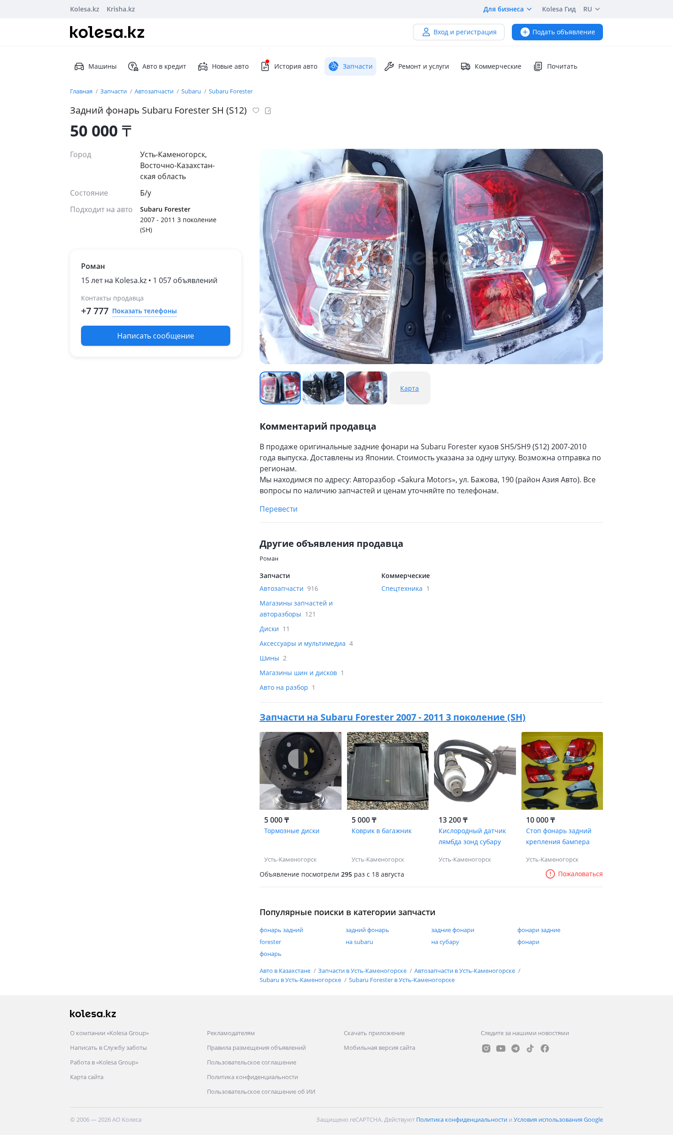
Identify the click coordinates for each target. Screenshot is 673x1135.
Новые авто (230, 66)
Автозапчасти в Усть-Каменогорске (465, 970)
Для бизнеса (503, 9)
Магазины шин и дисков (302, 672)
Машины (102, 66)
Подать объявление (563, 31)
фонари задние (538, 930)
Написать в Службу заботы (108, 1047)
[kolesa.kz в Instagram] (486, 1048)
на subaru (359, 942)
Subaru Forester (231, 91)
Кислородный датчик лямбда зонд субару (472, 836)
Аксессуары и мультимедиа (306, 643)
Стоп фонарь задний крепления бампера (559, 836)
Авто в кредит (164, 66)
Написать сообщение (155, 336)
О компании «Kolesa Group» (109, 1033)
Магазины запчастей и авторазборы (296, 608)
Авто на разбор (287, 687)
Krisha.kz (121, 9)
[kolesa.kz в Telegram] (515, 1048)
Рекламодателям (231, 1033)
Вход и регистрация (465, 31)
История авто (295, 66)
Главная (82, 91)
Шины (273, 658)
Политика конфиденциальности (252, 1077)
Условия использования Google (558, 1119)
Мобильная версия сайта (379, 1047)
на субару (445, 942)
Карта (409, 388)
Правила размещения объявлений (256, 1047)
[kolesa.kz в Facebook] (544, 1048)
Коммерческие (498, 66)
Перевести (279, 509)
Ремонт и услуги (423, 66)
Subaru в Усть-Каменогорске (301, 980)
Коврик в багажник (382, 830)
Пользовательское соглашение (251, 1062)
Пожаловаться (580, 873)
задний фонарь (367, 930)
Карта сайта (86, 1077)
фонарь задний (281, 930)
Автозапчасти (155, 91)
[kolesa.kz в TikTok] (530, 1048)
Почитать (562, 66)
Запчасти (114, 91)
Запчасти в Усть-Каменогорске (363, 970)
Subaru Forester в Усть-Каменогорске (402, 980)
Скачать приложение (374, 1033)
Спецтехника (405, 588)
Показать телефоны (144, 310)
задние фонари (452, 930)
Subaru (191, 91)
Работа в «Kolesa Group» (104, 1062)
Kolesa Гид (559, 9)
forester (270, 942)
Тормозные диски (292, 830)
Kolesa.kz (84, 9)
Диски (275, 628)
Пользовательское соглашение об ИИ (261, 1091)
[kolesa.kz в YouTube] (500, 1048)
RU (587, 9)
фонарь (271, 953)
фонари (528, 942)
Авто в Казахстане (286, 970)
